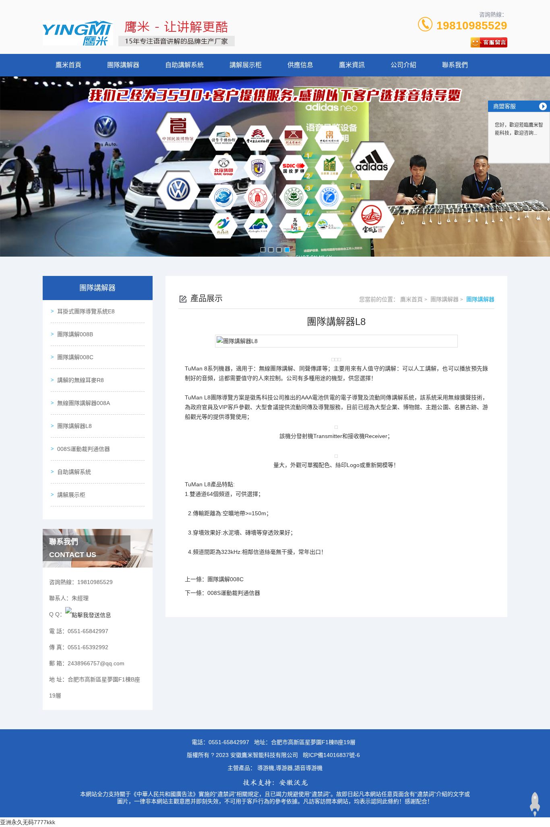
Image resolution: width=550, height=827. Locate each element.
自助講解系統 (184, 65)
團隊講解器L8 (74, 426)
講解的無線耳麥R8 (80, 380)
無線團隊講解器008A (83, 403)
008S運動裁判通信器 (83, 449)
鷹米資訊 (352, 65)
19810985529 (471, 25)
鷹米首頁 (68, 65)
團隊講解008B (75, 334)
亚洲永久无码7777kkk (27, 822)
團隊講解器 (123, 65)
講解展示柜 (246, 65)
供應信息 (300, 65)
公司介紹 (403, 65)
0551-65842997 (229, 742)
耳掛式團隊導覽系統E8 (86, 311)
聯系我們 (455, 65)
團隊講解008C (75, 357)
